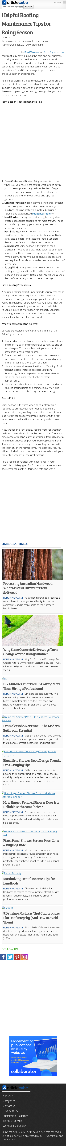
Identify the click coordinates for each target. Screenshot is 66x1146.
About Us (8, 1096)
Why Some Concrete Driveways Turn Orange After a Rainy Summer (30, 651)
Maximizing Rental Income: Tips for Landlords (29, 880)
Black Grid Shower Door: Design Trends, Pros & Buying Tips (32, 762)
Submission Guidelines (15, 1116)
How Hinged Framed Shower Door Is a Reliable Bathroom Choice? (31, 804)
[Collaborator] (33, 1074)
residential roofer (42, 213)
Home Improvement (53, 52)
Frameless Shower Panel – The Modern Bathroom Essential (31, 728)
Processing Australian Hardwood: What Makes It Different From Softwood (28, 588)
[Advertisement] (33, 136)
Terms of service (12, 1121)
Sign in (57, 2)
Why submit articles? (14, 1125)
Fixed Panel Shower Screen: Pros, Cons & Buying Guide (31, 842)
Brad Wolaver (32, 52)
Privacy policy (10, 1111)
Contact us (9, 1106)
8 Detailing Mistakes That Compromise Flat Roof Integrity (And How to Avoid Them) (31, 917)
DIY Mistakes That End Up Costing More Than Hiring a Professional (31, 686)
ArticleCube (33, 1132)
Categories (9, 1101)
